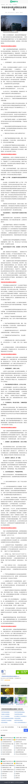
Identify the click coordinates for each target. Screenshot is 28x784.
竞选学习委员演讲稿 (7, 752)
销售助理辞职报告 (20, 752)
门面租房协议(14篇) (20, 765)
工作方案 (4, 777)
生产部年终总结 (19, 745)
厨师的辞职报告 (6, 745)
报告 (10, 4)
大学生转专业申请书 (7, 750)
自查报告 (15, 4)
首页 (7, 4)
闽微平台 (12, 782)
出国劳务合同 (5, 748)
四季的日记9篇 (19, 763)
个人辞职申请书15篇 (20, 750)
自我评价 (18, 773)
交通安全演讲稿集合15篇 (8, 739)
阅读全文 (17, 12)
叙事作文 (18, 777)
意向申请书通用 (6, 754)
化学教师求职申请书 (7, 741)
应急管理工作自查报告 (6, 720)
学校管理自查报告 (19, 714)
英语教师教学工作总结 (7, 771)
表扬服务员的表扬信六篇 (21, 767)
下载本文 (21, 12)
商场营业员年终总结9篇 (21, 748)
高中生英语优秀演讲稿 (21, 739)
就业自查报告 (4, 722)
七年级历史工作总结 (20, 769)
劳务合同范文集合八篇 (21, 771)
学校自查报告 (18, 718)
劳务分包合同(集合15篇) (7, 743)
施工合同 (18, 775)
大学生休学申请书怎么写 (8, 737)
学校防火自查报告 (5, 714)
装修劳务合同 (19, 741)
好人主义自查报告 (5, 716)
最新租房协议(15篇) (6, 767)
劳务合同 (4, 775)
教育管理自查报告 (19, 720)
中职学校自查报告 (5, 712)
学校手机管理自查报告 (20, 712)
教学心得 (4, 773)
